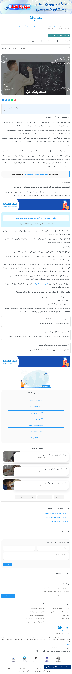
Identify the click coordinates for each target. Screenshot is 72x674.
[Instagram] (37, 651)
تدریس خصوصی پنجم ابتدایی (13, 639)
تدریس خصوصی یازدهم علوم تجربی (55, 517)
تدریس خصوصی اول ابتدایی (30, 639)
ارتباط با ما (66, 615)
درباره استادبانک (64, 618)
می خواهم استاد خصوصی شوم (60, 612)
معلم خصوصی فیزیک (41, 284)
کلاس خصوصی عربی (36, 431)
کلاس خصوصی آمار (36, 438)
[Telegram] (40, 651)
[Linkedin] (44, 651)
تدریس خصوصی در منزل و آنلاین (55, 513)
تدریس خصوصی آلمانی (37, 608)
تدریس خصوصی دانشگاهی (36, 622)
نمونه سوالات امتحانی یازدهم (25, 497)
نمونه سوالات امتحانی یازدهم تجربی (37, 174)
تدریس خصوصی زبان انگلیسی (35, 612)
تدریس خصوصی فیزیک (58, 521)
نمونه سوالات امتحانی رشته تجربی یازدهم (27, 26)
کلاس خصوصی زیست (36, 425)
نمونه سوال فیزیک (45, 497)
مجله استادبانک (66, 26)
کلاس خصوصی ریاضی (36, 400)
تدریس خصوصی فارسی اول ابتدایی (34, 618)
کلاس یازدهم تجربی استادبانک (50, 26)
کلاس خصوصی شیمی (36, 419)
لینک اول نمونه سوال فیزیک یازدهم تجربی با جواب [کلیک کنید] (36, 218)
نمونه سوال (59, 497)
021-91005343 (53, 648)
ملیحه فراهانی (66, 48)
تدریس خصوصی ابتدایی (37, 615)
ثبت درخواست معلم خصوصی (57, 666)
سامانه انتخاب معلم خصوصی (60, 608)
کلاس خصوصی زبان (36, 407)
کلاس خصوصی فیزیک (36, 413)
